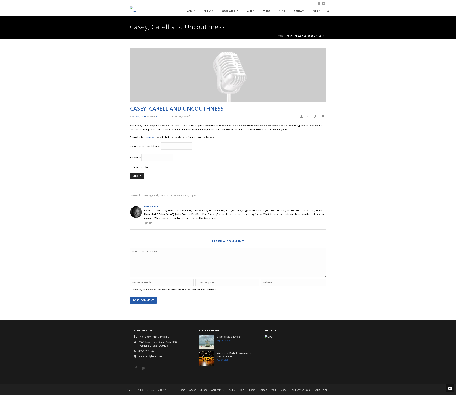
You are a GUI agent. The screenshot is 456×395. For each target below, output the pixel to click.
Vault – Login (321, 390)
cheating (146, 195)
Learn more (150, 137)
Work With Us (230, 11)
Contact (299, 11)
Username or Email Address (145, 146)
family (155, 195)
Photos (251, 390)
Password (135, 157)
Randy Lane (139, 116)
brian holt (135, 195)
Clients (208, 11)
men (162, 195)
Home (280, 36)
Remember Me (140, 167)
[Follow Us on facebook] (136, 368)
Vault (317, 11)
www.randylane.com (150, 356)
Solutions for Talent (300, 390)
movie (169, 195)
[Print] (301, 116)
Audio (250, 11)
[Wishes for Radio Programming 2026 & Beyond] (206, 358)
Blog (282, 11)
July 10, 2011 (163, 116)
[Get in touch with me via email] (150, 224)
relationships (181, 195)
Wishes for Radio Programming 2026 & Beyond (234, 354)
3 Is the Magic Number (229, 336)
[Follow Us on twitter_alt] (143, 368)
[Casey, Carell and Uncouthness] (228, 75)
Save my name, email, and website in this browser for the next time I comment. (175, 289)
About (191, 11)
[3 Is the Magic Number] (206, 342)
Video (266, 11)
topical (193, 195)
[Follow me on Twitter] (146, 224)
